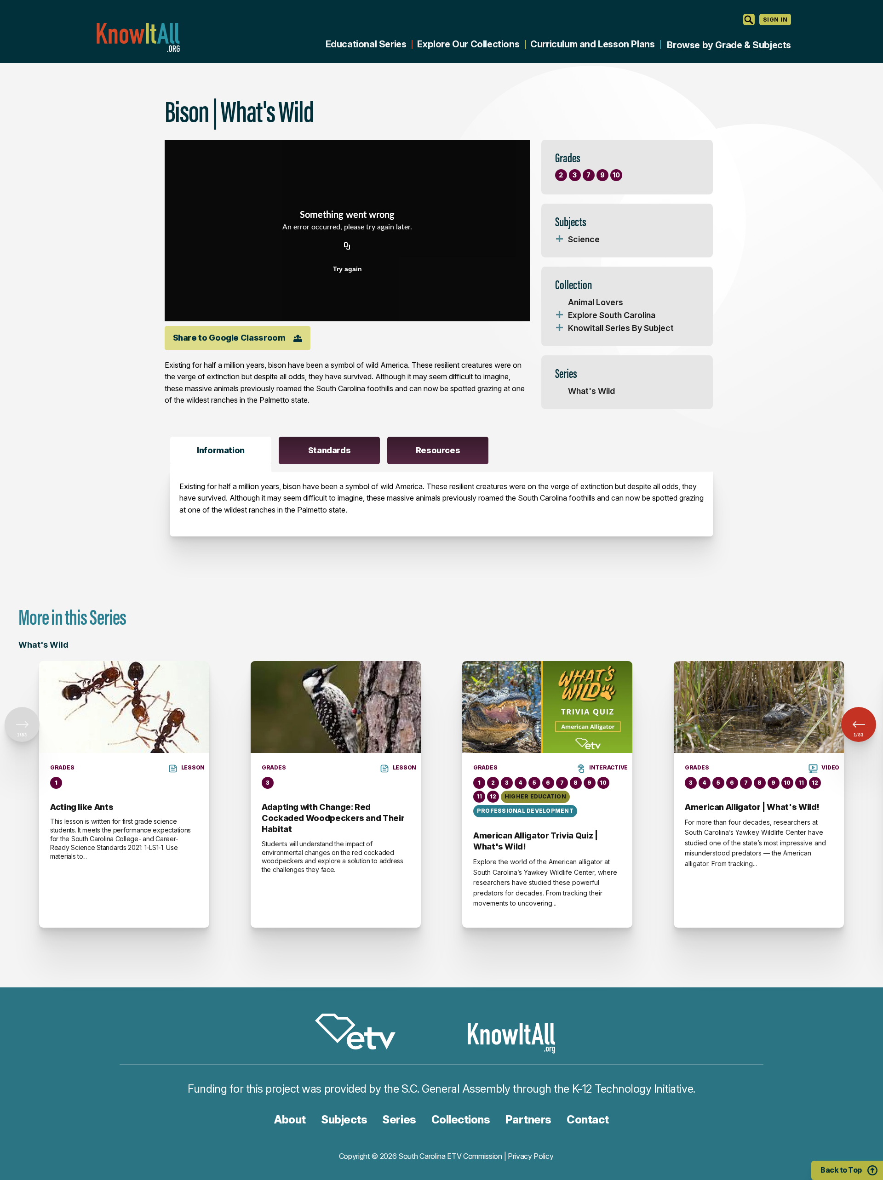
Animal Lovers (595, 302)
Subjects (344, 1119)
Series (399, 1119)
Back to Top (841, 1169)
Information (221, 450)
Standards (329, 450)
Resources (438, 450)
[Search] (749, 19)
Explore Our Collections (468, 44)
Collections (460, 1119)
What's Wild (591, 391)
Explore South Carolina (611, 315)
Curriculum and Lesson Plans (592, 44)
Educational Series (366, 44)
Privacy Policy (531, 1156)
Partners (528, 1119)
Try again (347, 269)
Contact (588, 1119)
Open (559, 239)
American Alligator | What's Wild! (752, 807)
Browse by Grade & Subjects (729, 45)
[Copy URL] (347, 246)
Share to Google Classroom (229, 337)
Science (584, 239)
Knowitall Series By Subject (621, 328)
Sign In (775, 19)
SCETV (360, 1033)
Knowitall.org (138, 37)
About (290, 1119)
